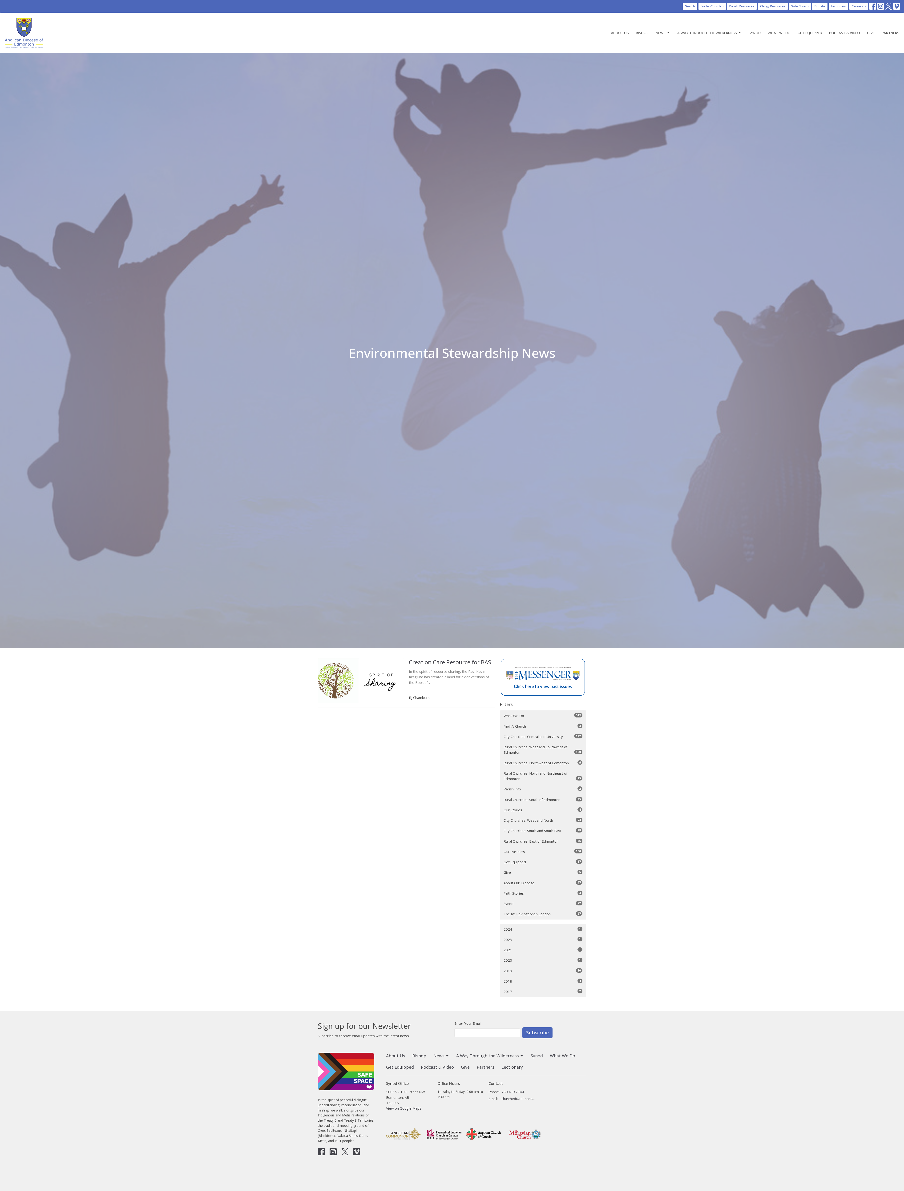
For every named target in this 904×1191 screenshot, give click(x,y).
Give (871, 32)
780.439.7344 (512, 1091)
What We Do (779, 32)
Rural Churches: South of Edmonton (542, 799)
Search (690, 6)
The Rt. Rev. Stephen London (542, 913)
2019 (542, 970)
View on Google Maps (403, 1108)
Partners (890, 32)
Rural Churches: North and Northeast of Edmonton (542, 776)
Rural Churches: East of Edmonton (542, 841)
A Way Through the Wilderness (707, 32)
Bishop (642, 32)
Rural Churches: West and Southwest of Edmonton (542, 750)
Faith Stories (542, 893)
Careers (857, 6)
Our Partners (542, 851)
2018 (542, 981)
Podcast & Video (844, 32)
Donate (820, 6)
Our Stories (542, 809)
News (661, 32)
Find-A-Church (542, 726)
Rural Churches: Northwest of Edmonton (542, 762)
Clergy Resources (772, 6)
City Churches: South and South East (542, 830)
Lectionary (838, 6)
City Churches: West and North (542, 820)
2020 (542, 960)
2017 (542, 991)
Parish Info (542, 788)
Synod (755, 32)
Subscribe (537, 1032)
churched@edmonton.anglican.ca (518, 1098)
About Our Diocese (542, 882)
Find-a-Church (711, 6)
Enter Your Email (467, 1023)
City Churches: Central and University (542, 736)
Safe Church (800, 6)
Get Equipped (810, 32)
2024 (542, 929)
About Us (620, 32)
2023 (542, 939)
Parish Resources (741, 6)
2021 (542, 949)
